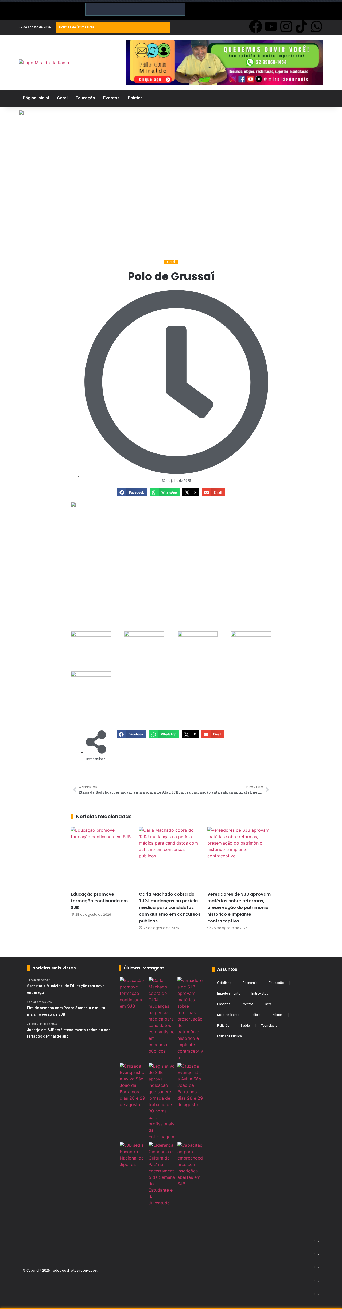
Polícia (256, 1015)
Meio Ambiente (228, 1015)
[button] (132, 492)
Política (277, 1015)
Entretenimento (228, 993)
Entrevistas (259, 993)
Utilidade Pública (229, 1036)
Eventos (248, 1004)
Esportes (223, 1004)
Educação (276, 983)
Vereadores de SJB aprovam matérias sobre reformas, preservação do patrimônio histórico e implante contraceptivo (239, 907)
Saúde (245, 1025)
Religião (223, 1025)
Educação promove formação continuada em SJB (99, 901)
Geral (171, 262)
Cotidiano (224, 983)
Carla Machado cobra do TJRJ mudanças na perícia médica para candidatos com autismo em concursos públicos (169, 907)
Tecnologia (269, 1025)
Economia (250, 983)
